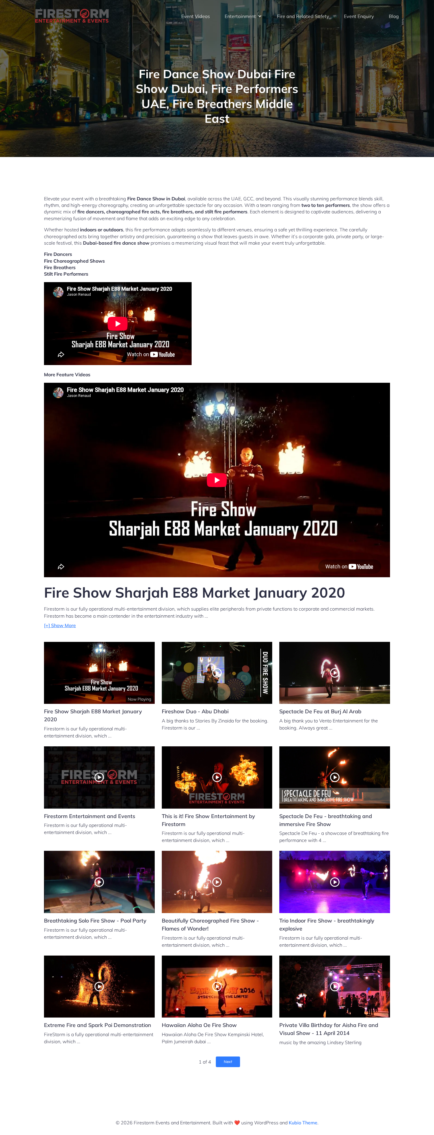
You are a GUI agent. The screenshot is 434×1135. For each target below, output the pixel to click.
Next (228, 1061)
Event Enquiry (359, 16)
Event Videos (195, 16)
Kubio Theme (303, 1123)
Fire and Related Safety (303, 16)
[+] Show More (60, 625)
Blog (394, 16)
